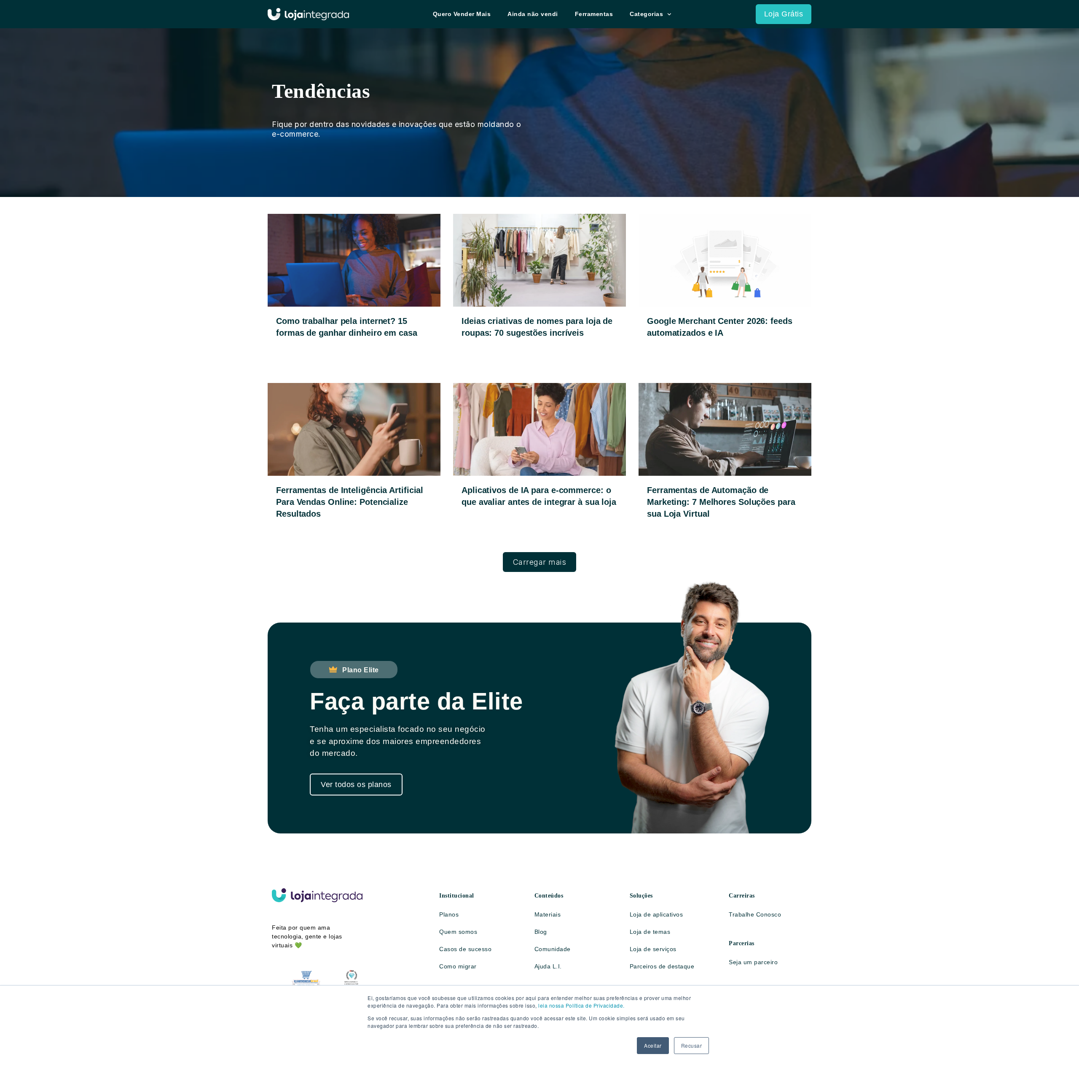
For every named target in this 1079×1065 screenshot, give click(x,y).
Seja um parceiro (753, 962)
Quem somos (458, 931)
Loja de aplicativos (656, 914)
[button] (540, 562)
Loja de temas (650, 931)
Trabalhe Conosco (755, 914)
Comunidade (552, 949)
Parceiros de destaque (662, 966)
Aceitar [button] (653, 1045)
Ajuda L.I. (548, 966)
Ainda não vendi (532, 14)
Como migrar (458, 966)
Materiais (547, 914)
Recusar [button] (691, 1045)
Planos (449, 914)
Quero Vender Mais (462, 14)
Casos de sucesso (465, 949)
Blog (540, 931)
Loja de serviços (653, 949)
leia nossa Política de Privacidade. (581, 1005)
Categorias (646, 14)
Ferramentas (594, 14)
